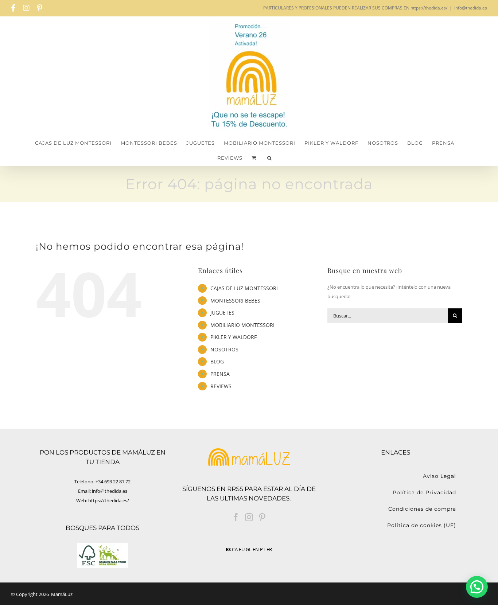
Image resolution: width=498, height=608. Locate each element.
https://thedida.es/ (108, 500)
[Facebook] (236, 517)
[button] (269, 158)
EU (242, 549)
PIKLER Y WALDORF (233, 337)
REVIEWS (221, 386)
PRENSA (220, 373)
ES (228, 549)
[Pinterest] (262, 517)
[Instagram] (249, 517)
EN (256, 549)
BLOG (217, 361)
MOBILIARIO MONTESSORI (242, 324)
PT (262, 549)
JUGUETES (222, 312)
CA (235, 549)
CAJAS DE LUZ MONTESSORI (244, 288)
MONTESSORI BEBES (235, 300)
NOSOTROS (224, 349)
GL (249, 549)
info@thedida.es (470, 8)
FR (269, 549)
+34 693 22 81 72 (113, 481)
